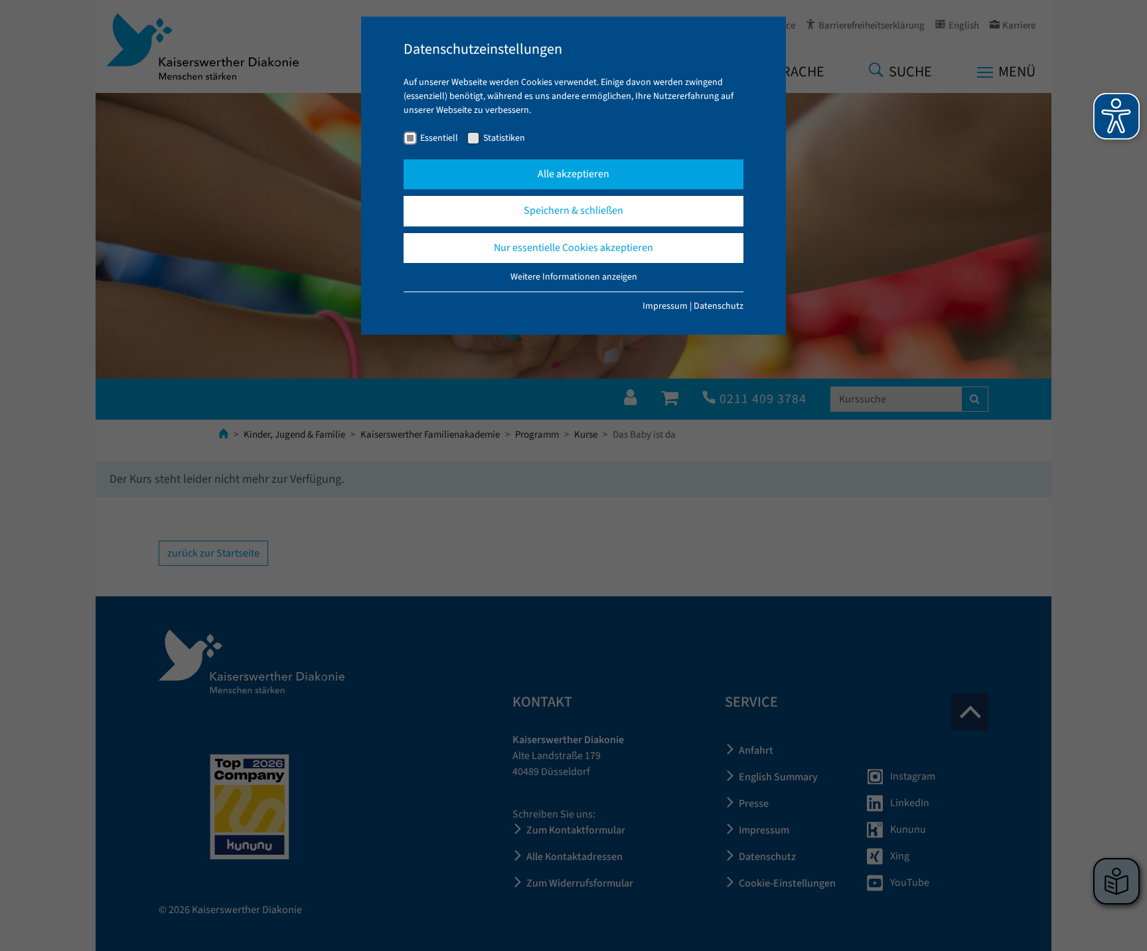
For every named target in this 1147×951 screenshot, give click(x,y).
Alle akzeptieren (573, 174)
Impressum (665, 306)
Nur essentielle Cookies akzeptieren (573, 247)
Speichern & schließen (573, 210)
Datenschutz (718, 306)
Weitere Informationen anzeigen (573, 277)
